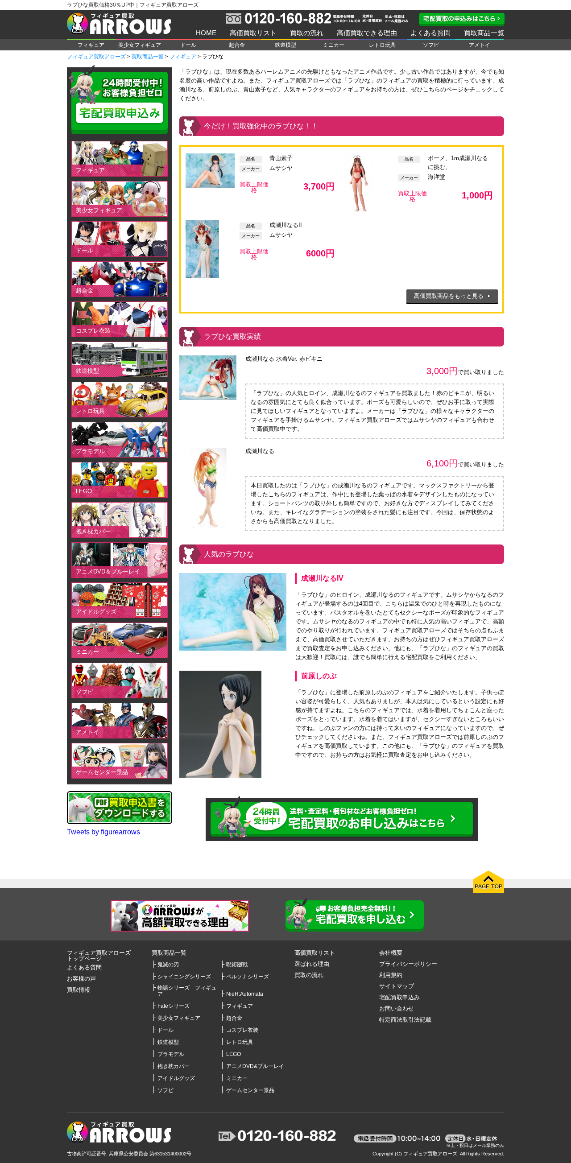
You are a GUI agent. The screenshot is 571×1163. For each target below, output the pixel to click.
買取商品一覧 (484, 33)
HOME (206, 33)
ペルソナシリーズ (247, 976)
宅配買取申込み (399, 997)
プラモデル (90, 451)
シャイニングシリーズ (184, 976)
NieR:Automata (244, 994)
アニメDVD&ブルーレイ (255, 1066)
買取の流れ (306, 33)
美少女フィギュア (139, 45)
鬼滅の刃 (168, 964)
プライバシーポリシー (408, 964)
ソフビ (431, 45)
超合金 (237, 45)
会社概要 (390, 952)
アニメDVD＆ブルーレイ (108, 571)
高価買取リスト (253, 33)
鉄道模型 (285, 45)
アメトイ (479, 45)
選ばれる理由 (311, 964)
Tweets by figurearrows (103, 832)
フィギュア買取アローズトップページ (99, 955)
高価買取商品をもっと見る (449, 296)
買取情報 (78, 989)
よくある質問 (430, 33)
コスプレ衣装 (93, 330)
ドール (188, 45)
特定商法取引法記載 (405, 1019)
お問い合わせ (396, 1008)
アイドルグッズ (96, 611)
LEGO (84, 491)
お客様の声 (81, 978)
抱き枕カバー (93, 531)
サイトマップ (396, 986)
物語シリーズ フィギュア (186, 991)
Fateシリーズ (173, 1006)
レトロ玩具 (382, 45)
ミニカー (333, 45)
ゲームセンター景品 (102, 772)
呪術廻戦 (237, 964)
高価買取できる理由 (367, 33)
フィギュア (91, 45)
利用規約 (390, 975)
